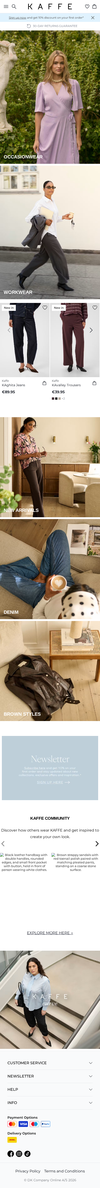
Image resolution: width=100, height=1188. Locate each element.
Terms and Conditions (64, 1171)
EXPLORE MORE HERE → (50, 933)
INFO (12, 1103)
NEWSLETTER (20, 1076)
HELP (12, 1089)
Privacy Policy (27, 1171)
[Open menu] (5, 6)
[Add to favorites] (45, 307)
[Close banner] (92, 17)
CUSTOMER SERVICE (27, 1063)
